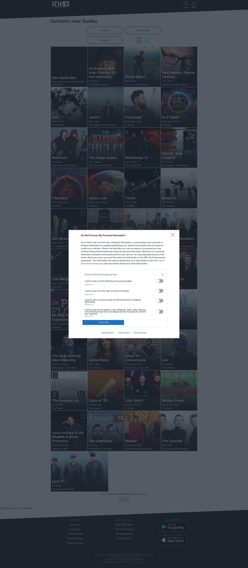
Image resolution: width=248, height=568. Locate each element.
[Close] (173, 235)
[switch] (159, 281)
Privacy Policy (140, 333)
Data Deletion (108, 333)
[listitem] (124, 274)
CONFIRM (103, 322)
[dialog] (124, 284)
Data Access (124, 333)
